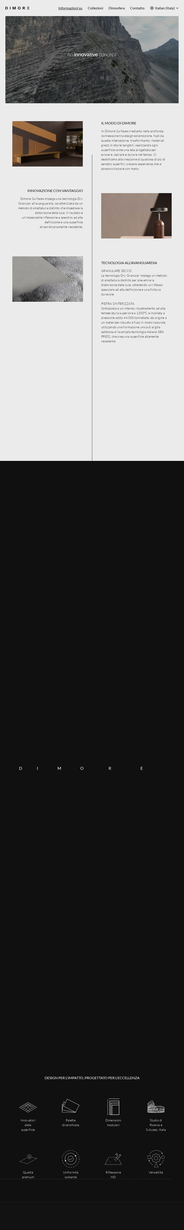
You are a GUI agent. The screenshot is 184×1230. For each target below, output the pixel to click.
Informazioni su (70, 8)
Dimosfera (117, 8)
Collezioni (95, 8)
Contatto (137, 8)
